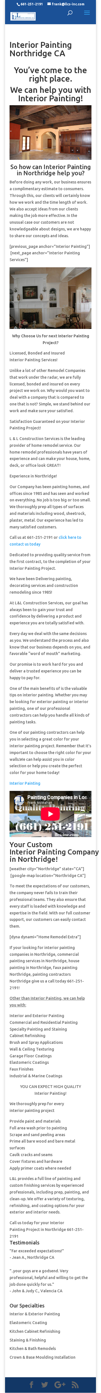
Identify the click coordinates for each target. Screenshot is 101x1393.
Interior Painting (25, 783)
